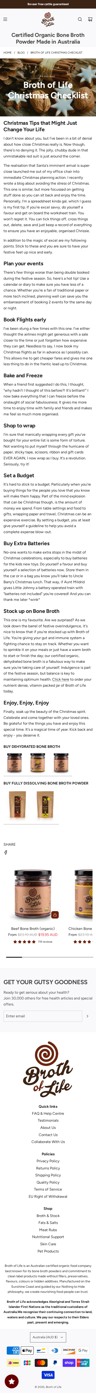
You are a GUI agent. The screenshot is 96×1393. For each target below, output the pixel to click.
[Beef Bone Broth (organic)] (32, 893)
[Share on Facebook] (6, 853)
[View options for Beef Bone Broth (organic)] (55, 915)
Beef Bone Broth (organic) (33, 928)
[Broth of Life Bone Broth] (37, 774)
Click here (60, 679)
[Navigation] (5, 19)
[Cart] (90, 19)
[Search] (80, 19)
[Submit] (87, 1016)
